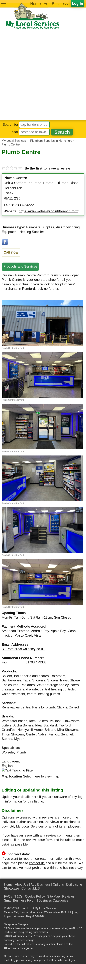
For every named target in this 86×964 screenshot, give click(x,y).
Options (58, 884)
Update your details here (20, 797)
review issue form (39, 840)
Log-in (77, 3)
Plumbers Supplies (40, 227)
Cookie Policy (35, 896)
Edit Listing (74, 884)
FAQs (8, 896)
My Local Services (45, 908)
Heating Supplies (32, 232)
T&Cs (18, 896)
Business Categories (53, 900)
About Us (21, 884)
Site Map (53, 896)
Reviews (68, 896)
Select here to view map (41, 776)
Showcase (11, 888)
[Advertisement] (43, 75)
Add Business (56, 3)
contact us (37, 863)
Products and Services (20, 266)
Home (35, 3)
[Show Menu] (3, 3)
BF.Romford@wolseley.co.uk (23, 649)
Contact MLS (30, 888)
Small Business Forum (20, 900)
